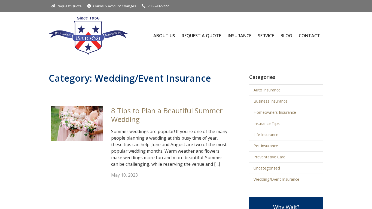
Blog (286, 36)
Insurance (239, 36)
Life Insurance (266, 134)
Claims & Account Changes (114, 6)
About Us (164, 36)
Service (266, 36)
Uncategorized (267, 168)
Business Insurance (271, 101)
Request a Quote (201, 36)
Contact (309, 36)
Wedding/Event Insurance (276, 179)
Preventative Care (269, 156)
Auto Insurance (267, 90)
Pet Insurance (266, 145)
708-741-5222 (158, 6)
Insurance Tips (267, 123)
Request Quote (69, 6)
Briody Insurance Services (88, 35)
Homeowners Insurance (275, 112)
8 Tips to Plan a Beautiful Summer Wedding (166, 115)
